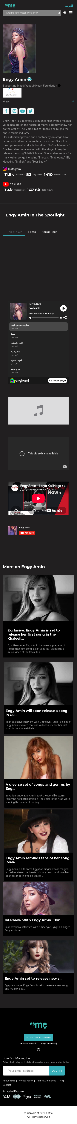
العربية (69, 5)
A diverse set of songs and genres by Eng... (38, 787)
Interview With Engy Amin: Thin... (34, 920)
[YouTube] (22, 111)
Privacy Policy (26, 1080)
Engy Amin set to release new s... (33, 978)
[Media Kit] (73, 101)
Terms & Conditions (46, 1080)
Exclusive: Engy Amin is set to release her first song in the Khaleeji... (33, 634)
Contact (7, 1085)
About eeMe (9, 1080)
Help (62, 1080)
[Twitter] (31, 111)
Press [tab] (32, 232)
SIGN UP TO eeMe (38, 1037)
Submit (57, 1070)
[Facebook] (6, 111)
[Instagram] (14, 111)
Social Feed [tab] (50, 232)
